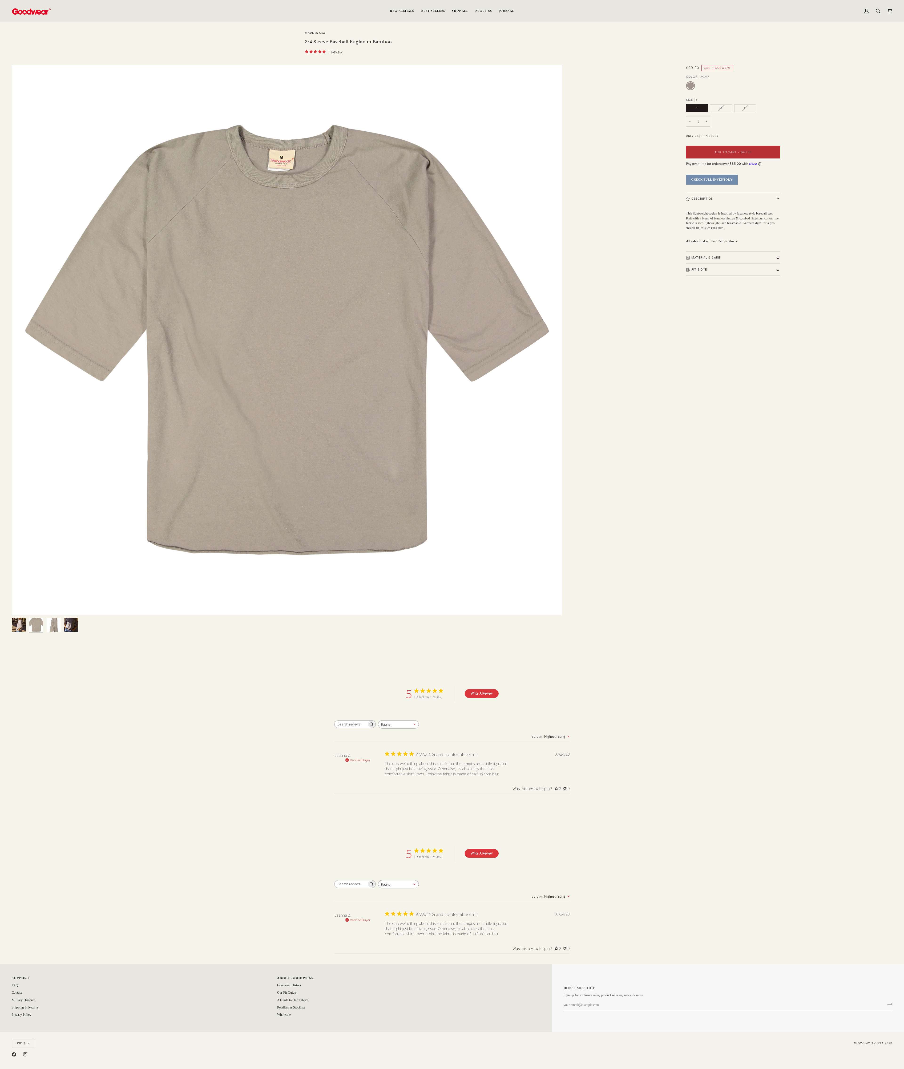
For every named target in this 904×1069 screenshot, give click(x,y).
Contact (17, 992)
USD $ (21, 1043)
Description (702, 198)
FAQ (15, 985)
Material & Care (705, 257)
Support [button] (20, 978)
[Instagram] (25, 1054)
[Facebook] (14, 1054)
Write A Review (481, 693)
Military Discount (23, 1000)
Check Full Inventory (712, 179)
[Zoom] (287, 340)
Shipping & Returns (25, 1007)
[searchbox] (351, 724)
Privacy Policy (21, 1014)
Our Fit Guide (286, 992)
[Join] (888, 1004)
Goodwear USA (871, 1043)
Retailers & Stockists (291, 1007)
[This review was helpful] (556, 788)
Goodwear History (289, 985)
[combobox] (398, 724)
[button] (460, 11)
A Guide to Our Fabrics (292, 1000)
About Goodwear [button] (295, 978)
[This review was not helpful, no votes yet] (564, 788)
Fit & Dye (699, 269)
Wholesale (284, 1014)
